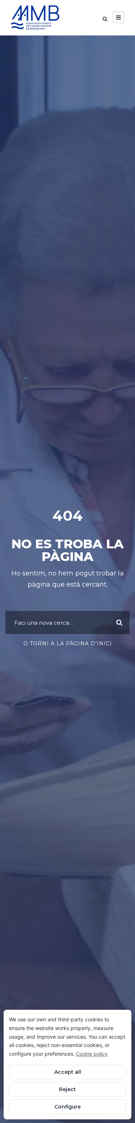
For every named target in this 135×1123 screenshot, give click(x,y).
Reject (67, 1089)
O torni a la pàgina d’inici (67, 643)
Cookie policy (92, 1054)
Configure (67, 1106)
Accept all (67, 1072)
